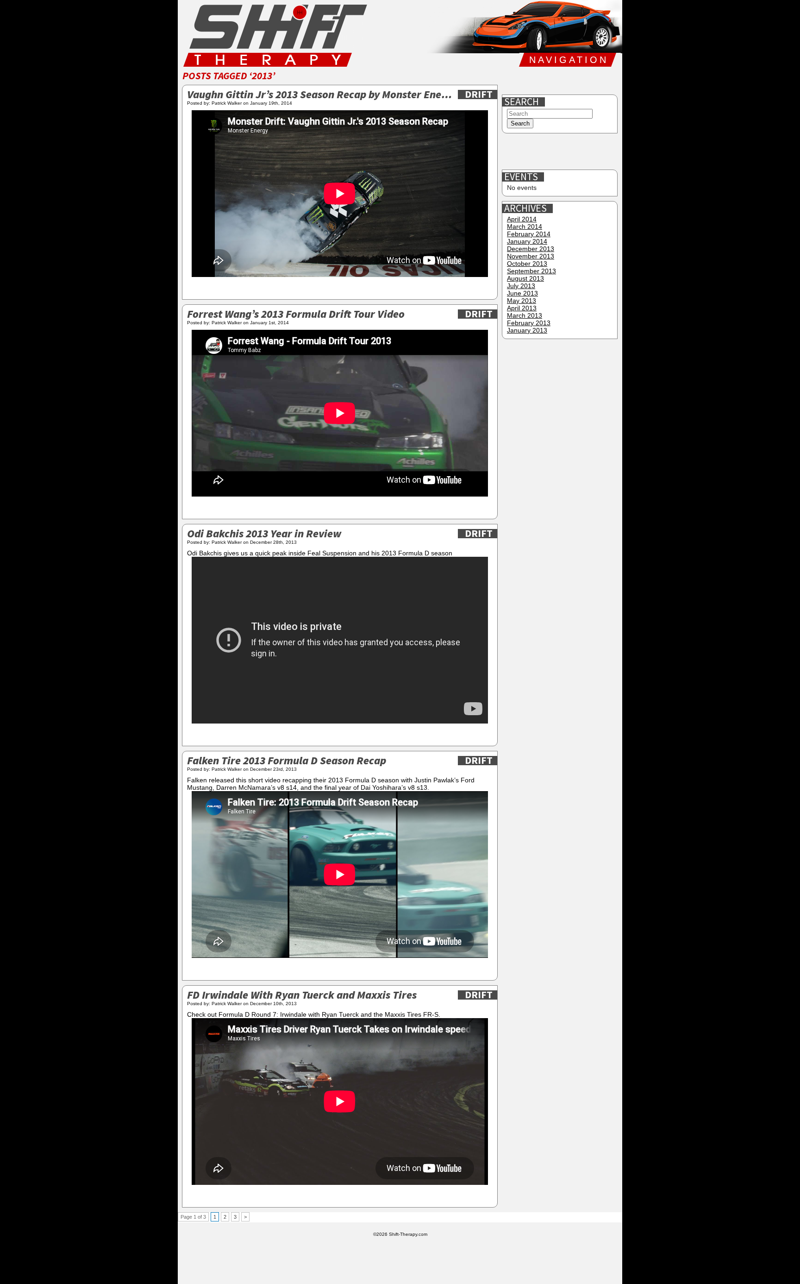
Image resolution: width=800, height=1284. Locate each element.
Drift (479, 94)
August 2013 (525, 278)
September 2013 (531, 271)
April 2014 (522, 219)
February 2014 (528, 234)
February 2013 (528, 323)
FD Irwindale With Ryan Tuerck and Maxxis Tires (302, 995)
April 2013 (522, 308)
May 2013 (521, 300)
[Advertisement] (560, 152)
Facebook (513, 80)
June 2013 (522, 293)
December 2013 (530, 248)
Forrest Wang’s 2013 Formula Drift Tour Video (296, 314)
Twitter (543, 80)
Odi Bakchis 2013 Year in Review (264, 534)
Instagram (572, 80)
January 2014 (527, 241)
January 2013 (527, 330)
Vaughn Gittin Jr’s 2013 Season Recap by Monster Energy (320, 95)
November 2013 (530, 256)
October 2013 (527, 263)
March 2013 (524, 315)
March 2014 (524, 226)
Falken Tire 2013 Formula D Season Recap (286, 761)
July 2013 (521, 286)
